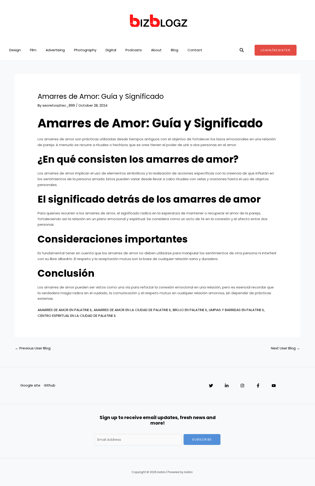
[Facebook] (258, 386)
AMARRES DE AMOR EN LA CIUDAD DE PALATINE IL (132, 309)
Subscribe (202, 439)
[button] (242, 50)
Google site (30, 385)
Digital (111, 50)
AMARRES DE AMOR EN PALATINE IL (65, 309)
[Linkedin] (227, 386)
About (156, 50)
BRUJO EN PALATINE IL (190, 309)
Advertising (55, 50)
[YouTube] (274, 386)
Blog (174, 50)
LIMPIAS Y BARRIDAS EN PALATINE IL (236, 309)
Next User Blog (285, 348)
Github (49, 385)
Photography (85, 50)
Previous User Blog (33, 348)
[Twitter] (211, 386)
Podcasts (133, 50)
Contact (194, 50)
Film (33, 50)
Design (15, 50)
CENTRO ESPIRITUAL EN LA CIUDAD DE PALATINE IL (77, 315)
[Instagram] (242, 386)
